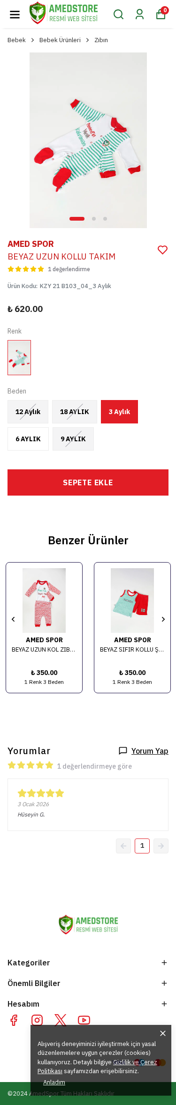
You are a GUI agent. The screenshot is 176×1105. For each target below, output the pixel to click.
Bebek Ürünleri (60, 40)
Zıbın (101, 40)
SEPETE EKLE (88, 482)
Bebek (17, 40)
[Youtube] (84, 1020)
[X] (60, 1020)
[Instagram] (37, 1020)
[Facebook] (14, 1020)
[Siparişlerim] (139, 14)
